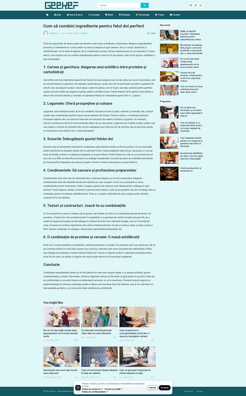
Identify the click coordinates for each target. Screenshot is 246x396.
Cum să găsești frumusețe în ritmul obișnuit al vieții (134, 372)
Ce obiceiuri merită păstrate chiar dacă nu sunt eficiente (96, 332)
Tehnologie (143, 15)
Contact (176, 15)
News (110, 15)
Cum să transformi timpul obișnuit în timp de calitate (99, 372)
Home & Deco (76, 15)
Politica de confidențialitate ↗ (95, 392)
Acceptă (165, 387)
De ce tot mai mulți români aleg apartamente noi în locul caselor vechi (60, 333)
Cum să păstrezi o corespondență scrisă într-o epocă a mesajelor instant (134, 333)
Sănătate (125, 15)
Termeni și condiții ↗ (113, 389)
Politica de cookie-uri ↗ (92, 389)
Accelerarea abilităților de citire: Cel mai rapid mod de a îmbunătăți (191, 156)
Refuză (152, 387)
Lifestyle (95, 15)
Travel (160, 15)
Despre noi (188, 391)
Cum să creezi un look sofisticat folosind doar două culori (191, 89)
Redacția (53, 33)
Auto (58, 15)
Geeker (53, 391)
